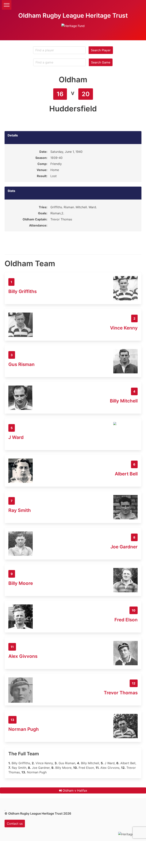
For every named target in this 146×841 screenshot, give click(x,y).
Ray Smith (19, 510)
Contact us (15, 823)
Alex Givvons (22, 656)
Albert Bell (126, 474)
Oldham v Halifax (75, 790)
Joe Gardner (124, 547)
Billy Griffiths (22, 291)
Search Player (101, 50)
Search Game (100, 62)
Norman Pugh (23, 729)
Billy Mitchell (124, 401)
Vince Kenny (124, 328)
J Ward (16, 437)
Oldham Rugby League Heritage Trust (73, 15)
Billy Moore (20, 583)
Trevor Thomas (121, 692)
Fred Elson (126, 619)
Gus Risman (21, 364)
